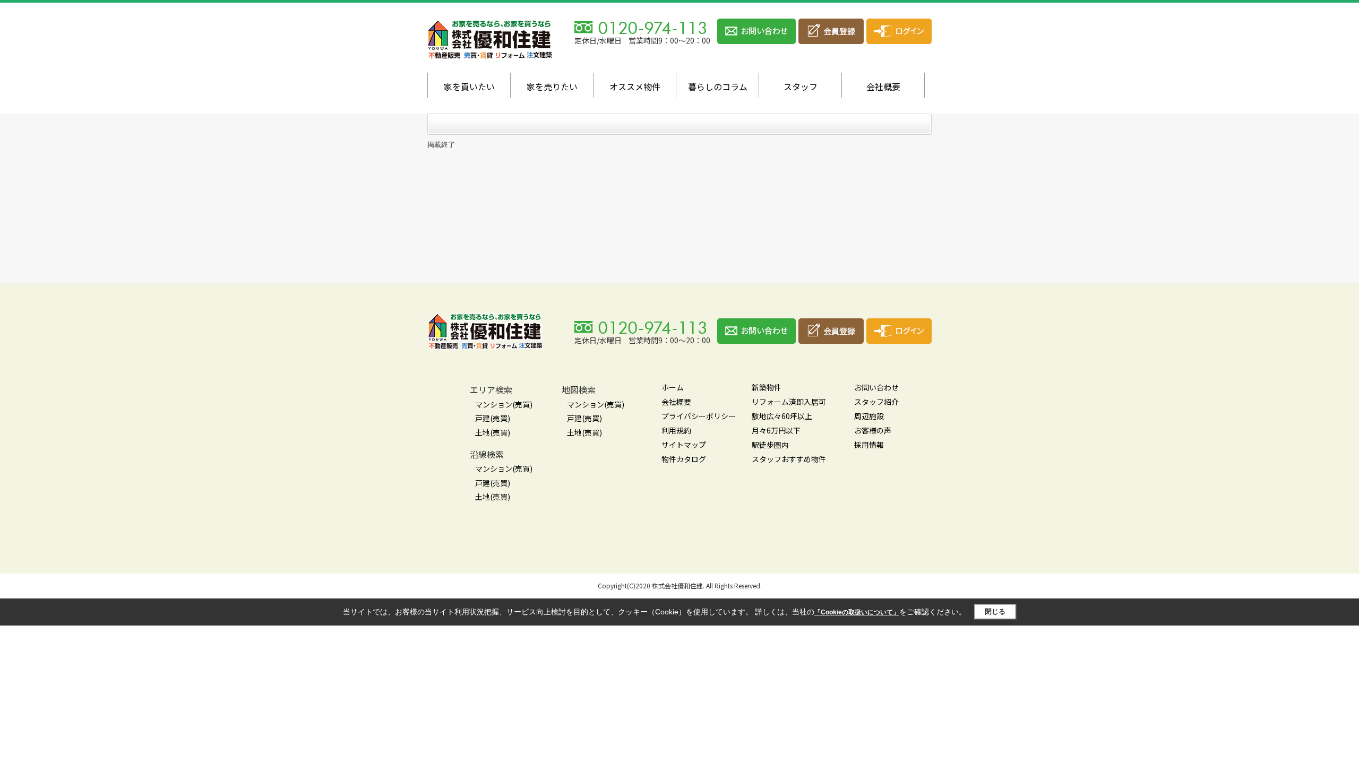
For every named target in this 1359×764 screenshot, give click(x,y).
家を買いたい (469, 86)
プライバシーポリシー (698, 416)
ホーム (672, 387)
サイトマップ (683, 444)
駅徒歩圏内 (770, 444)
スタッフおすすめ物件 (789, 459)
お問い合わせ (876, 387)
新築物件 (766, 387)
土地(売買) (492, 432)
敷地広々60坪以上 (782, 416)
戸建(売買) (492, 418)
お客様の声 (872, 430)
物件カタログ (683, 459)
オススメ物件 (634, 86)
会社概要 (883, 86)
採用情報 (869, 444)
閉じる (995, 611)
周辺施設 (869, 416)
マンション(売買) (503, 404)
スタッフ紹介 (876, 401)
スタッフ (801, 86)
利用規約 (676, 430)
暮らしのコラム (717, 86)
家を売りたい (552, 86)
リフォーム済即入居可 (789, 401)
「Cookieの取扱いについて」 (856, 612)
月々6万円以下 (776, 430)
